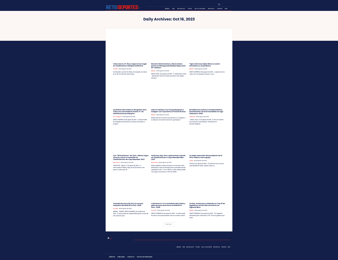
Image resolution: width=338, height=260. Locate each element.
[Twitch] (221, 257)
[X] (230, 4)
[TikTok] (217, 257)
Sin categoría (117, 116)
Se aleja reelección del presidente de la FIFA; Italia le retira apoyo (205, 156)
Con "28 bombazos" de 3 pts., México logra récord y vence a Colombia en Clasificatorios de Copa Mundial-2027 (130, 157)
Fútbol (191, 160)
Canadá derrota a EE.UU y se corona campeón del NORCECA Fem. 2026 (128, 204)
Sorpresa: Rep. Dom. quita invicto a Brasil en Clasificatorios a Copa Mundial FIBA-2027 (168, 157)
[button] (219, 4)
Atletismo (192, 116)
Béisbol (153, 71)
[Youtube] (232, 4)
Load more (168, 224)
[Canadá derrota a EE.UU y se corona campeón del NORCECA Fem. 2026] (131, 187)
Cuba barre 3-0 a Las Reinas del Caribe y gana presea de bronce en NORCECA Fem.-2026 (168, 205)
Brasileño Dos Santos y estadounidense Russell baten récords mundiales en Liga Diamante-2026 (206, 112)
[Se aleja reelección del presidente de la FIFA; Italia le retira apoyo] (207, 140)
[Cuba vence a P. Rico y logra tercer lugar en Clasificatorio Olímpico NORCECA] (131, 48)
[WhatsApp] (229, 257)
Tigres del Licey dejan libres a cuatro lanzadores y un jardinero (204, 65)
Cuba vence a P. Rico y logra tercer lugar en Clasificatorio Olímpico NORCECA (130, 65)
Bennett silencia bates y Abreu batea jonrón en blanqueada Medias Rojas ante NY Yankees (168, 66)
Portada (115, 208)
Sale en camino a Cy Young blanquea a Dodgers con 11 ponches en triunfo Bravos (168, 111)
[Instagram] (227, 4)
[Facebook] (225, 4)
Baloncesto (116, 162)
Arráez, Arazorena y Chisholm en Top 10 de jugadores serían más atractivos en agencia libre (207, 205)
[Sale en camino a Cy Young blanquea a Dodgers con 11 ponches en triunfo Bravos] (169, 94)
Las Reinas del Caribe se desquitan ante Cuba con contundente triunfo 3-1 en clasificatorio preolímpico (129, 112)
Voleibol (115, 69)
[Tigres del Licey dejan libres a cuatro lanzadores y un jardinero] (207, 48)
